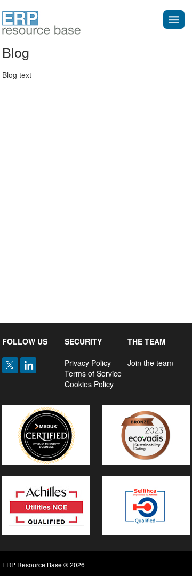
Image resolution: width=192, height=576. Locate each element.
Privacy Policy (88, 362)
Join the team (150, 362)
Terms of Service (93, 373)
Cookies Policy (89, 384)
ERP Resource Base (41, 22)
